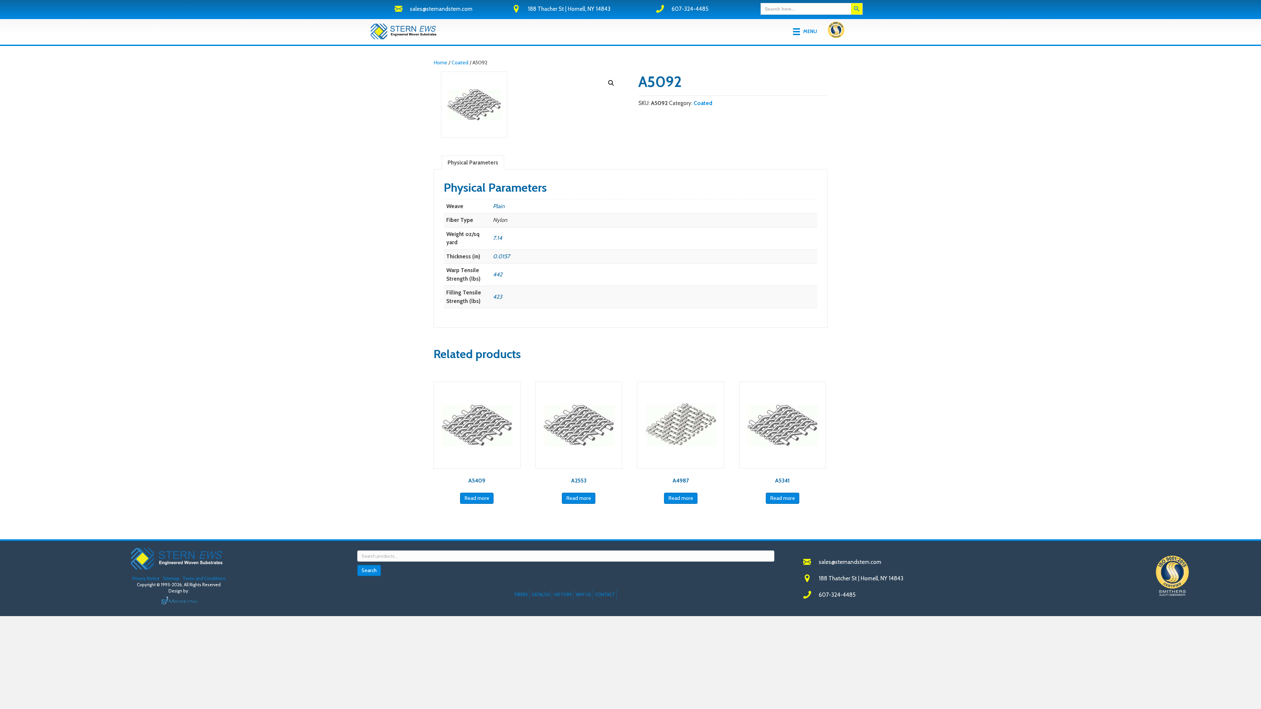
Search (369, 570)
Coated (460, 62)
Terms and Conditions (204, 578)
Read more (476, 498)
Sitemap (171, 578)
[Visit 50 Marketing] (178, 600)
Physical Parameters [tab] (473, 162)
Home (440, 62)
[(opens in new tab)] (836, 31)
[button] (611, 83)
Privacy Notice (146, 578)
